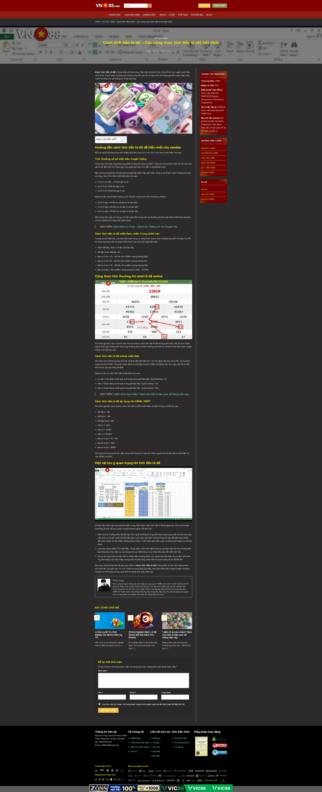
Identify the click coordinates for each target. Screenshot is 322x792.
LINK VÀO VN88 (132, 15)
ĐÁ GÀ (163, 15)
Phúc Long (171, 51)
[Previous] (98, 629)
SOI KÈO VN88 (207, 199)
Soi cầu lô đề (180, 738)
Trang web (166, 692)
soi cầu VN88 (125, 568)
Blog (209, 15)
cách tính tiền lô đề (150, 152)
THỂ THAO (183, 15)
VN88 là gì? (136, 738)
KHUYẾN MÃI (197, 15)
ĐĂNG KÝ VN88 (208, 148)
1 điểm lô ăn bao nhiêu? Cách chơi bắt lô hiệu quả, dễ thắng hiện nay (151, 394)
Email (133, 692)
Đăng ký (156, 738)
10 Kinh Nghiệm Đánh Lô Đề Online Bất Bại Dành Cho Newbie (142, 635)
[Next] (189, 629)
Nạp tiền (156, 751)
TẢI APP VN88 (207, 172)
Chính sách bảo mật (140, 742)
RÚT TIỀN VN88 (208, 167)
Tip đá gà (179, 747)
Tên (100, 692)
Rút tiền (156, 755)
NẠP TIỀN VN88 (208, 162)
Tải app (156, 742)
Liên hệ (134, 751)
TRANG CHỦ (114, 15)
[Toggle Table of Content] (121, 140)
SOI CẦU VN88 (108, 21)
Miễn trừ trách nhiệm (140, 747)
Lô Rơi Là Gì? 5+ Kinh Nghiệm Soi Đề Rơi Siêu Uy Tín (108, 635)
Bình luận (103, 671)
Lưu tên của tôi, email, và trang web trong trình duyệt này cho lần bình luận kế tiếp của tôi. (143, 704)
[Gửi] (150, 6)
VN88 (97, 21)
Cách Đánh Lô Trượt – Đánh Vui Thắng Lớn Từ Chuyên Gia (145, 226)
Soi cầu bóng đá (182, 742)
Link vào (156, 747)
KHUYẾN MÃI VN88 (209, 153)
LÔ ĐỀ (172, 15)
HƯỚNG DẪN (149, 15)
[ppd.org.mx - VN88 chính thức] (107, 6)
